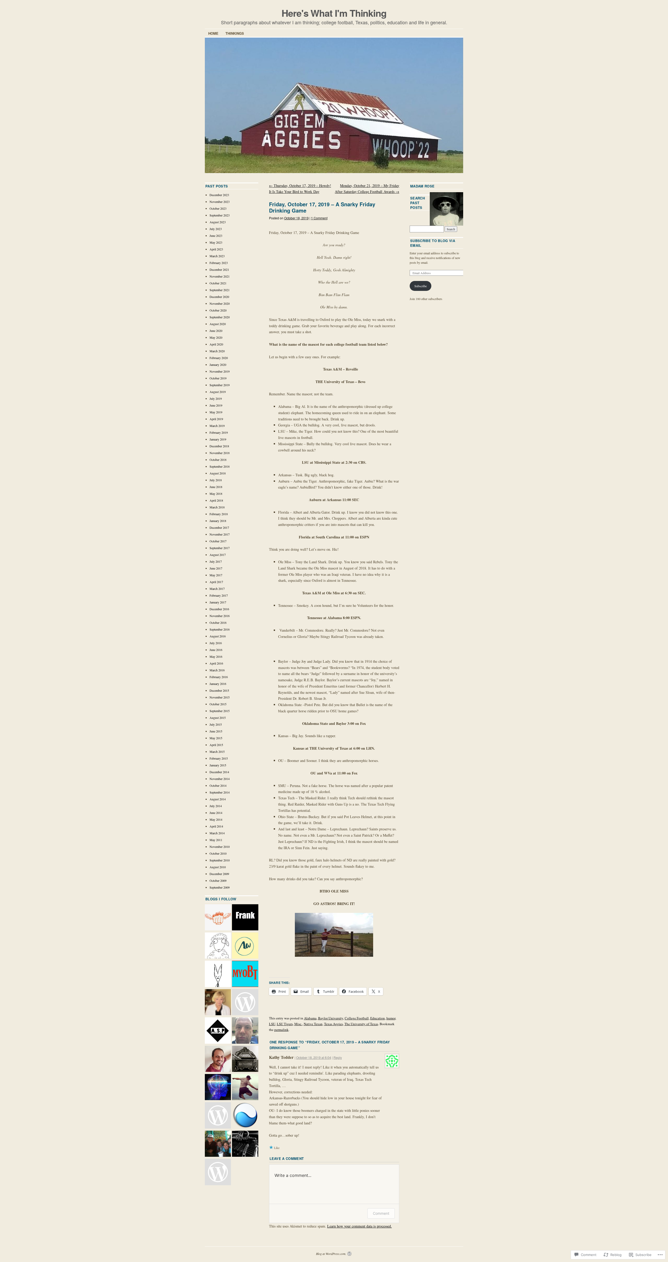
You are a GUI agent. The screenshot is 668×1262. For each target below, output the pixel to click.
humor (390, 1018)
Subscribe (420, 286)
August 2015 (218, 717)
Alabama (310, 1018)
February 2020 (219, 358)
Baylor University (330, 1018)
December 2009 (219, 874)
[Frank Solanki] (245, 917)
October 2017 (218, 541)
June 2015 (216, 731)
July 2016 (216, 643)
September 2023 (220, 215)
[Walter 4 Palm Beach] (218, 1144)
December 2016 (219, 609)
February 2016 (219, 677)
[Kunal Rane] (218, 1059)
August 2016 (218, 636)
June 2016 (216, 650)
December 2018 (219, 446)
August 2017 (218, 555)
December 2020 (219, 297)
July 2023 (216, 229)
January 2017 (218, 602)
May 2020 (216, 337)
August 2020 (218, 324)
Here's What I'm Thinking (334, 13)
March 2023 (217, 256)
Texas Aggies (333, 1024)
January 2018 (218, 521)
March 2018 (217, 507)
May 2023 (216, 242)
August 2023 (218, 222)
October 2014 (218, 785)
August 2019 (218, 392)
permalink (281, 1029)
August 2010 (218, 867)
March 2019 (217, 426)
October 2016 (218, 622)
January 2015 (218, 765)
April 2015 (216, 745)
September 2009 (220, 887)
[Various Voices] (245, 1002)
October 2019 (218, 378)
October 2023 (218, 208)
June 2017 (216, 568)
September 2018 (220, 466)
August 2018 (218, 473)
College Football (357, 1018)
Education (377, 1018)
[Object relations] (245, 1059)
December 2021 (219, 269)
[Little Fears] (218, 974)
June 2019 (216, 405)
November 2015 (220, 697)
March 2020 (217, 351)
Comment (381, 1213)
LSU (272, 1024)
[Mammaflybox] (218, 1172)
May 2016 (216, 656)
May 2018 (216, 493)
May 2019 (216, 412)
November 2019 (220, 371)
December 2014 (219, 772)
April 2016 (216, 663)
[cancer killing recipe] (218, 1002)
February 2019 (219, 432)
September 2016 (220, 629)
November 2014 (220, 779)
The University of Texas (361, 1024)
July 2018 (216, 480)
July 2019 (216, 398)
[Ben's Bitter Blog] (245, 1030)
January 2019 (218, 439)
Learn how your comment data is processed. (359, 1226)
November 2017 (220, 534)
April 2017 (216, 582)
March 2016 (217, 670)
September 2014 (220, 792)
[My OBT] (245, 974)
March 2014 (217, 833)
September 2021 (220, 290)
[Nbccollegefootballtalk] (218, 1115)
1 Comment (319, 218)
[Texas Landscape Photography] (245, 1115)
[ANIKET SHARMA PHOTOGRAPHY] (218, 1030)
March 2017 (217, 588)
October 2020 (218, 310)
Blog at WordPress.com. (331, 1254)
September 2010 (220, 860)
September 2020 (220, 317)
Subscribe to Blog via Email (432, 243)
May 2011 (216, 840)
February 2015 (219, 758)
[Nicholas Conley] (218, 1087)
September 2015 (220, 711)
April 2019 (216, 419)
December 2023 (219, 195)
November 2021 (220, 276)
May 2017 (216, 575)
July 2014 (216, 806)
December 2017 (219, 527)
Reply (337, 1057)
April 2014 (216, 826)
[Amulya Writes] (245, 946)
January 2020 (218, 364)
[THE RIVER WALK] (245, 1087)
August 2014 (218, 799)
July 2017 (216, 561)
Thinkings (234, 33)
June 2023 (216, 235)
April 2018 (216, 500)
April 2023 (216, 249)
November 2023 (220, 201)
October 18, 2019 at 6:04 (313, 1057)
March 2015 (217, 751)
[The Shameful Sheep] (218, 946)
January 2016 (218, 684)
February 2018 (219, 514)
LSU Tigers (285, 1024)
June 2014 (216, 813)
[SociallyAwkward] (218, 917)
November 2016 (220, 616)
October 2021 (218, 283)
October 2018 (218, 459)
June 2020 (216, 330)
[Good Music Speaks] (245, 1144)
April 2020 (216, 344)
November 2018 (220, 453)
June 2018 (216, 487)
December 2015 (219, 690)
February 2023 (219, 263)
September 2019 (220, 385)
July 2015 (216, 724)
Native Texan (313, 1024)
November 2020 (220, 303)
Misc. (298, 1024)
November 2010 (220, 846)
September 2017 (220, 548)
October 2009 (218, 880)
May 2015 (216, 738)
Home (213, 33)
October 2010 (218, 853)
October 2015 (218, 704)
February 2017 (219, 595)
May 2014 (216, 819)
